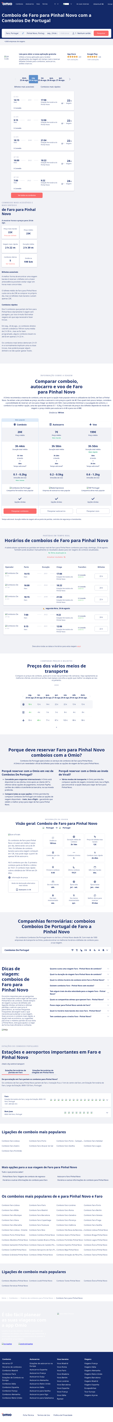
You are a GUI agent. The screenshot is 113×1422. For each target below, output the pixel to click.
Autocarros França (38, 1373)
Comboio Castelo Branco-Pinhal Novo (44, 1240)
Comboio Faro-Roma (65, 1210)
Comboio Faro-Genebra (66, 1215)
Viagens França (91, 1363)
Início (4, 1298)
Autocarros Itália (37, 1387)
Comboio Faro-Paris (37, 1205)
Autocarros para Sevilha (40, 1391)
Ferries (45, 4)
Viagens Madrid (91, 1381)
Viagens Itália (90, 1367)
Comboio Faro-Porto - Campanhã (70, 1141)
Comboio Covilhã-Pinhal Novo (14, 1250)
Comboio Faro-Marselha (12, 1225)
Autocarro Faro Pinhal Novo (69, 1176)
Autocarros (30, 4)
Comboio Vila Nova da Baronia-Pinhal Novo (74, 1230)
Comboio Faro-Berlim (93, 1210)
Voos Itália (61, 1395)
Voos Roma (62, 1367)
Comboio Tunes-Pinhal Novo (68, 1281)
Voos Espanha (63, 1388)
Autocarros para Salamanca (42, 1398)
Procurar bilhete (10, 235)
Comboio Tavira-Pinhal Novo (95, 1255)
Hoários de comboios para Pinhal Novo (37, 1298)
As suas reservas (83, 4)
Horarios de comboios (12, 1367)
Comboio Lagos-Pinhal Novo (95, 1240)
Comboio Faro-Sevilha (65, 1146)
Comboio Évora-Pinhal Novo (95, 1245)
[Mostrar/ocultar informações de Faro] (107, 1100)
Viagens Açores (91, 1395)
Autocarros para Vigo (39, 1394)
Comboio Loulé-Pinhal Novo (40, 1281)
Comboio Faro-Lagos (92, 1146)
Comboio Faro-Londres (66, 1205)
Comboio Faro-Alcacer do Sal (41, 1146)
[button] (52, 33)
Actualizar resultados (55, 557)
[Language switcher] (67, 4)
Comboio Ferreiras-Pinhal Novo (15, 1285)
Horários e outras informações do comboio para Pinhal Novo (82, 1180)
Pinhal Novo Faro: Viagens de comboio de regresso (24, 1176)
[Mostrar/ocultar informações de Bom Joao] (107, 1112)
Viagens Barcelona (92, 1377)
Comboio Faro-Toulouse (39, 1225)
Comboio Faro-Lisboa (11, 1141)
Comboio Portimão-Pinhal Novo (69, 1240)
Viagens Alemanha (92, 1370)
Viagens (87, 1359)
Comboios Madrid (10, 1370)
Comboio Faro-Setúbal (93, 1141)
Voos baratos (63, 1359)
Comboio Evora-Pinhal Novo (95, 1250)
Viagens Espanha (91, 1384)
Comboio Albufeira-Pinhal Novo (15, 1240)
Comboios (19, 4)
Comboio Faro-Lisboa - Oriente (14, 1230)
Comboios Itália (9, 1384)
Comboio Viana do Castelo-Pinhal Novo (45, 1245)
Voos (38, 4)
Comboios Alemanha (11, 1394)
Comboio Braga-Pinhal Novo (95, 1235)
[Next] (69, 79)
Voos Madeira (63, 1374)
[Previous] (23, 696)
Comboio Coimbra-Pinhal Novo (42, 1235)
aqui (79, 646)
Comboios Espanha (10, 1387)
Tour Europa (89, 1391)
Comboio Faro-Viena (10, 1220)
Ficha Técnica (28, 1415)
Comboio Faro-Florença (66, 1220)
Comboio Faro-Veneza (93, 1215)
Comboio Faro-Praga (92, 1220)
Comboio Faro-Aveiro (10, 1146)
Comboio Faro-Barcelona (39, 1215)
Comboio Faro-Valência (66, 1225)
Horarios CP (7, 1363)
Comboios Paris (9, 1374)
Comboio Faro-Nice (37, 1230)
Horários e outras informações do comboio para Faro (25, 1180)
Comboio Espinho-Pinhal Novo (69, 1245)
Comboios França (9, 1391)
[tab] (24, 86)
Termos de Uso (43, 1415)
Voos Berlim (62, 1377)
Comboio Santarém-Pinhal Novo (15, 1245)
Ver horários (10, 264)
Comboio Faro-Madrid (38, 1210)
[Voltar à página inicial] (9, 4)
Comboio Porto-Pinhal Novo (13, 1235)
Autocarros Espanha (38, 1369)
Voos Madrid (62, 1363)
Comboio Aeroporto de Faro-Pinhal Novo (46, 1250)
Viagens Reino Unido (93, 1374)
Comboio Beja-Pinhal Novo (67, 1250)
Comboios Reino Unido (12, 1398)
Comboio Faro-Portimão (12, 1151)
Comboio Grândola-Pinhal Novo (15, 1255)
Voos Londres (63, 1381)
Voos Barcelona (64, 1384)
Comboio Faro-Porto (37, 1141)
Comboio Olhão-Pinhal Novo (41, 1255)
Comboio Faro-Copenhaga (40, 1220)
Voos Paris (61, 1370)
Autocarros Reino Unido (40, 1384)
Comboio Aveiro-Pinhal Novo (68, 1235)
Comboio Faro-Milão (10, 1210)
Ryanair (60, 1399)
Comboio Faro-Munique (12, 1215)
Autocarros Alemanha (39, 1380)
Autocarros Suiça (37, 1376)
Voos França (62, 1391)
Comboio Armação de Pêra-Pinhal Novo (72, 1255)
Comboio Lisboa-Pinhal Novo (96, 1230)
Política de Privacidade (63, 1415)
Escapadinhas (90, 1388)
